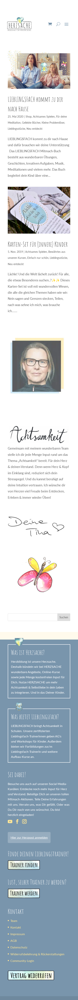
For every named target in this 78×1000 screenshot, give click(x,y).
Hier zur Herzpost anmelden (29, 837)
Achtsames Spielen (44, 116)
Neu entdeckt (34, 128)
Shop (29, 116)
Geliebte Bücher (31, 122)
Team (13, 920)
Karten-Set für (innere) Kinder (38, 244)
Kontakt (15, 927)
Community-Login (22, 960)
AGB (13, 940)
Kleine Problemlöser (53, 122)
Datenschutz (18, 947)
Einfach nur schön (37, 257)
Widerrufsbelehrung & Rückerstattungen (37, 954)
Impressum (17, 934)
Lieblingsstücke (16, 128)
